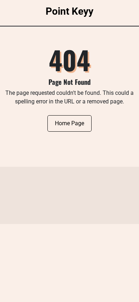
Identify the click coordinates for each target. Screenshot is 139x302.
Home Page (69, 123)
